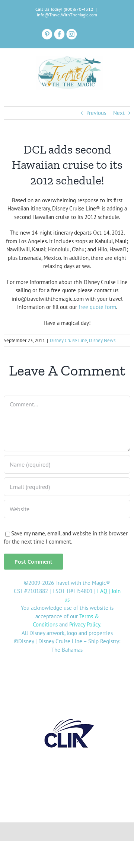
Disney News (102, 340)
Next (119, 112)
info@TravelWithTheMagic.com (67, 14)
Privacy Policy (84, 624)
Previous (96, 112)
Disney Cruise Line (68, 340)
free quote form (97, 306)
